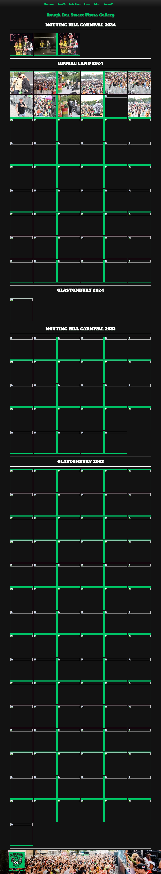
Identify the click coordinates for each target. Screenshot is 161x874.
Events (87, 4)
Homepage (49, 4)
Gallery (97, 4)
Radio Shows (74, 4)
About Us (62, 4)
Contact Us (108, 4)
